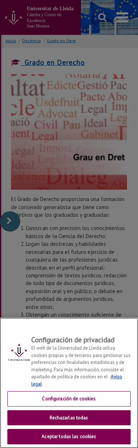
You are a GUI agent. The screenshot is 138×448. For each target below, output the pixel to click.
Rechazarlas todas (69, 418)
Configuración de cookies (69, 399)
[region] (69, 383)
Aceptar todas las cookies (69, 436)
